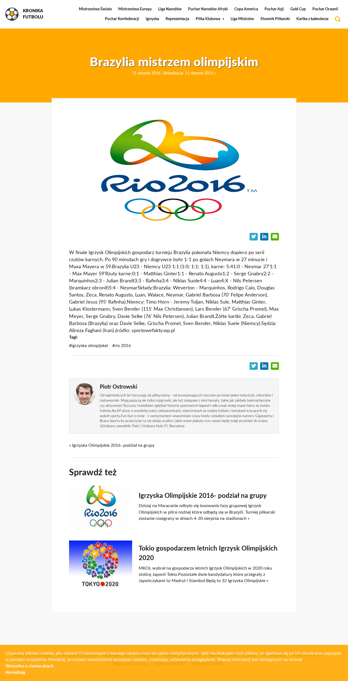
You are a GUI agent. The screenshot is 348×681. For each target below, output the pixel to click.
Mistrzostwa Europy (135, 9)
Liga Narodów (170, 9)
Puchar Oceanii (325, 9)
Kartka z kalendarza (312, 19)
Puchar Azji (274, 9)
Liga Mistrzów (242, 19)
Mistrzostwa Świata (95, 9)
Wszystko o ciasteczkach (29, 666)
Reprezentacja (177, 19)
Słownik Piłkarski (275, 19)
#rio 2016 (121, 345)
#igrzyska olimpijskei (88, 345)
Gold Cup (298, 9)
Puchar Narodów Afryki (208, 9)
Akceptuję (15, 672)
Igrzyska (152, 19)
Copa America (246, 9)
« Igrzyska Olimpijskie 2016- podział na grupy (111, 445)
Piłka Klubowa (208, 19)
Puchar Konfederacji (122, 19)
